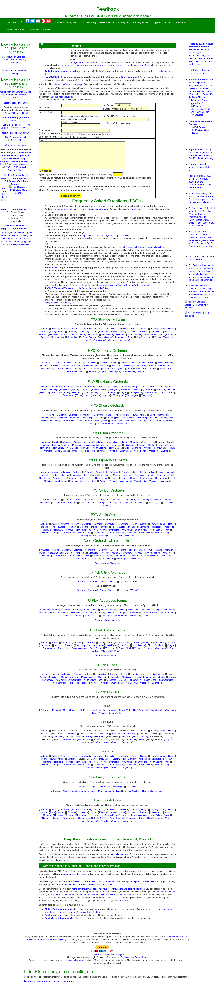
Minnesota (144, 331)
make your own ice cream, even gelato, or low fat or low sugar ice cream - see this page (90, 894)
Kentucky (71, 331)
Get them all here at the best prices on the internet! (49, 981)
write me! (123, 900)
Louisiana (83, 331)
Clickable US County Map (65, 22)
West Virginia (99, 340)
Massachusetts (118, 331)
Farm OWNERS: (52, 76)
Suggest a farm (167, 71)
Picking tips (123, 22)
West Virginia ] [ (105, 535)
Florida (134, 328)
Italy (120, 712)
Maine (93, 331)
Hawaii (153, 328)
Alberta (66, 790)
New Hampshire (77, 334)
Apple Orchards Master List (107, 562)
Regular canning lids (16, 137)
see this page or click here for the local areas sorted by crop (80, 208)
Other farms (180, 22)
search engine (136, 208)
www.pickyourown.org (78, 960)
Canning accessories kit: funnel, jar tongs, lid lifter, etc (200, 167)
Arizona (75, 328)
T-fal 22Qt (23, 112)
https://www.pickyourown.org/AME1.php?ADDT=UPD (106, 235)
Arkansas (65, 328)
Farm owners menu (16, 29)
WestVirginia (122, 558)
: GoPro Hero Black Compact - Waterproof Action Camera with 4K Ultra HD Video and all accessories (16, 160)
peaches (92, 884)
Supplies (157, 22)
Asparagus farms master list (108, 619)
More (167, 22)
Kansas (61, 331)
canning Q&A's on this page (69, 84)
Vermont (148, 337)
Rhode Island (73, 337)
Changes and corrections (82, 62)
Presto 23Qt (10, 112)
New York (120, 334)
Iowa (52, 331)
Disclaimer (125, 957)
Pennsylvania (58, 337)
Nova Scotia (147, 790)
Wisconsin (112, 340)
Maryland (103, 331)
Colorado (98, 328)
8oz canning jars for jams (16, 132)
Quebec (160, 790)
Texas (131, 337)
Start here (11, 22)
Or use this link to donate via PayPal (107, 954)
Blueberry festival (90, 881)
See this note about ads (62, 96)
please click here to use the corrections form (128, 65)
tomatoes (101, 884)
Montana (43, 334)
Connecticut (110, 328)
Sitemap (107, 966)
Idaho (162, 328)
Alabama (44, 328)
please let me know (119, 854)
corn (109, 884)
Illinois (170, 328)
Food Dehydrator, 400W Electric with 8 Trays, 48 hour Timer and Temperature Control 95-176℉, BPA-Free (200, 181)
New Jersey (93, 334)
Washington (114, 371)
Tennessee (120, 337)
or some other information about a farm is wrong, (85, 65)
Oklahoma (171, 334)
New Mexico (107, 334)
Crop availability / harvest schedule (98, 22)
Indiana (44, 331)
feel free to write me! (166, 891)
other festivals (109, 881)
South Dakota (105, 337)
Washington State (88, 535)
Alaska (54, 328)
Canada (112, 712)
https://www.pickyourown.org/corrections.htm (143, 246)
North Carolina (134, 334)
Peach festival (74, 881)
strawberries (69, 884)
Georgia (144, 328)
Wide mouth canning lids (16, 145)
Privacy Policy (141, 957)
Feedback (34, 29)
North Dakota (150, 334)
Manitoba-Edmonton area (83, 790)
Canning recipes (140, 22)
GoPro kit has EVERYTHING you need (17, 154)
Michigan (132, 331)
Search (46, 29)
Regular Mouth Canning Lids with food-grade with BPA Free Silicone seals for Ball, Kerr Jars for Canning (201, 154)
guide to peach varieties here (140, 881)
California (86, 328)
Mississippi (156, 331)
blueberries (81, 884)
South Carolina (89, 337)
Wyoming (124, 340)
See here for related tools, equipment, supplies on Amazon (16, 177)
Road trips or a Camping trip (59, 917)
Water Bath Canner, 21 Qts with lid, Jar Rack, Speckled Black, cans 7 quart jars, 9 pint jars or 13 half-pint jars (201, 198)
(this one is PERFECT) (16, 119)
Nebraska (53, 334)
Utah (138, 337)
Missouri (168, 331)
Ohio (161, 334)
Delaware (123, 328)
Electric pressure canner (16, 102)
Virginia (157, 337)
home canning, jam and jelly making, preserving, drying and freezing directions (108, 888)
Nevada (63, 334)
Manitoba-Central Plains (109, 790)
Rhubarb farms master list (107, 655)
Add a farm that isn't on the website (62, 71)
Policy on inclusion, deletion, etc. (60, 302)
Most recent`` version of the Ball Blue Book (201, 258)
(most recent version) (15, 126)
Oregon (45, 337)
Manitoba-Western (131, 790)
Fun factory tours (54, 915)
